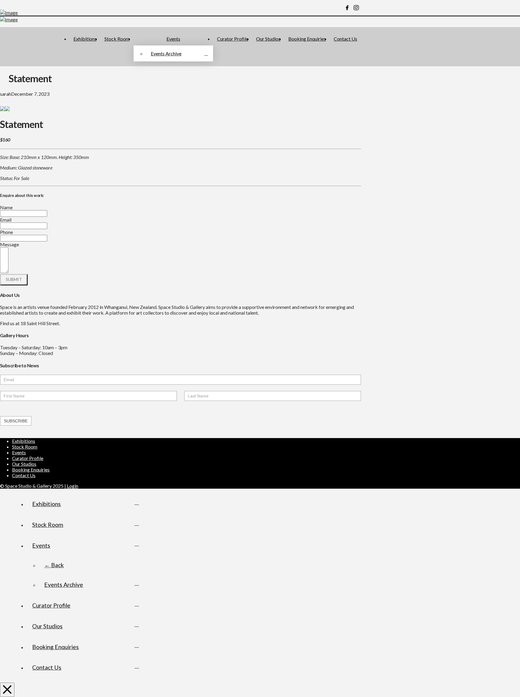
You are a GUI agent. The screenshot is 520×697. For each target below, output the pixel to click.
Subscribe (16, 421)
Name (6, 207)
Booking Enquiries (31, 469)
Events (19, 452)
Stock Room (24, 447)
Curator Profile (27, 458)
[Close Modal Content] (7, 690)
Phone (6, 232)
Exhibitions (23, 441)
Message (9, 244)
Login (72, 486)
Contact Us (24, 475)
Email (5, 219)
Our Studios (24, 464)
